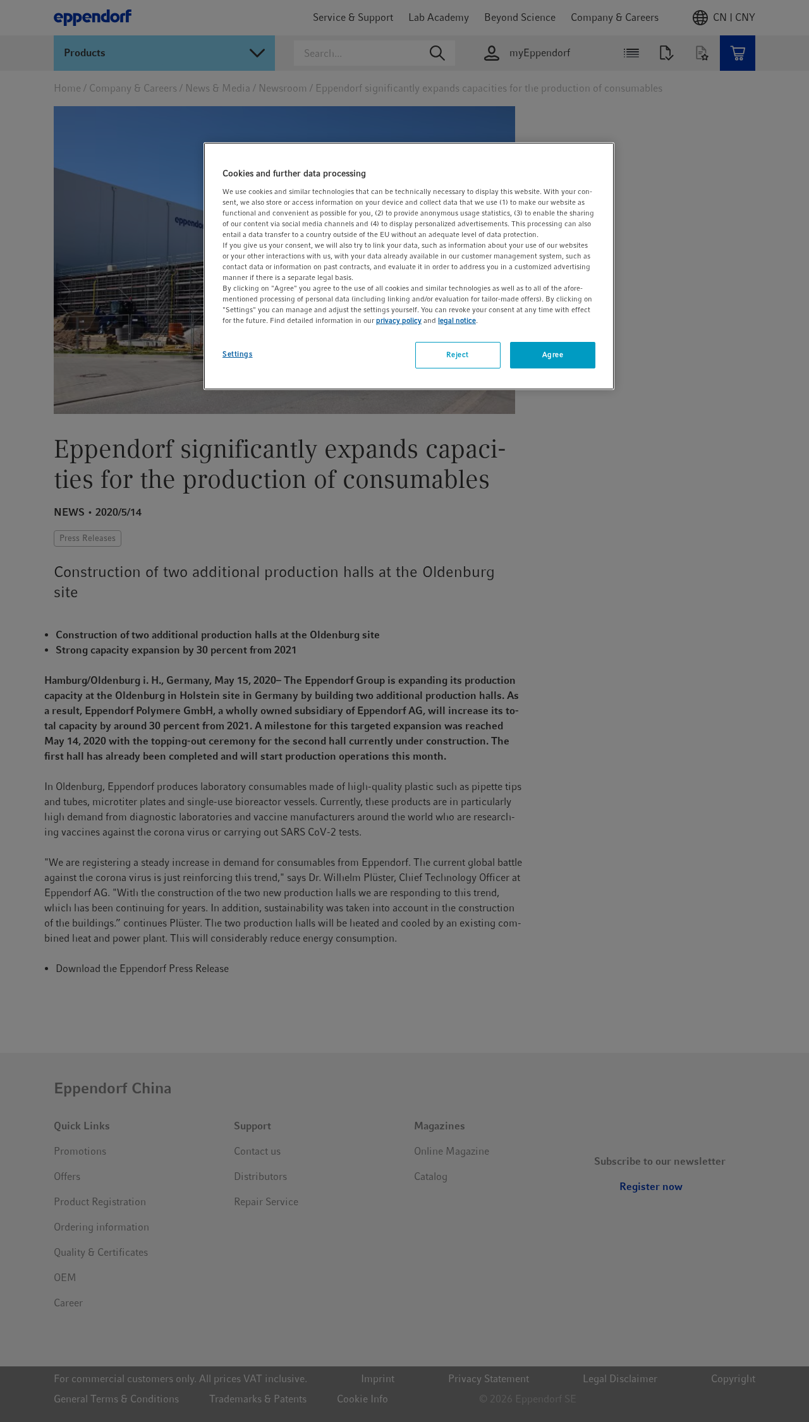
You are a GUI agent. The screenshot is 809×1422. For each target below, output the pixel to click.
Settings (237, 353)
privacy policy (399, 320)
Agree (553, 354)
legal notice (457, 320)
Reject (457, 354)
